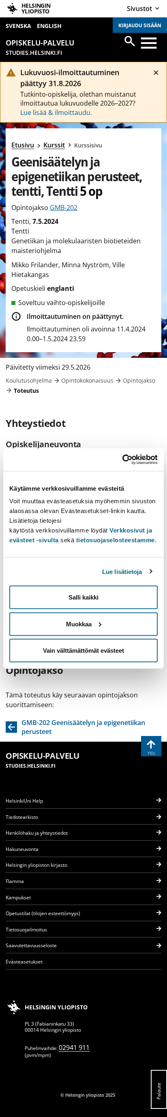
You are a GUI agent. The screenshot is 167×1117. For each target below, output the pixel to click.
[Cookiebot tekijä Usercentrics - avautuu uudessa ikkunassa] (122, 460)
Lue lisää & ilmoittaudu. (56, 112)
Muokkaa (79, 623)
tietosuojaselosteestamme (115, 540)
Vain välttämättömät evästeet (83, 650)
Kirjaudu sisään (139, 25)
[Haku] (129, 41)
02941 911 (74, 1047)
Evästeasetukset (24, 961)
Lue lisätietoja (122, 571)
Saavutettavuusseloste (31, 945)
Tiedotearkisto (22, 817)
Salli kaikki (83, 597)
